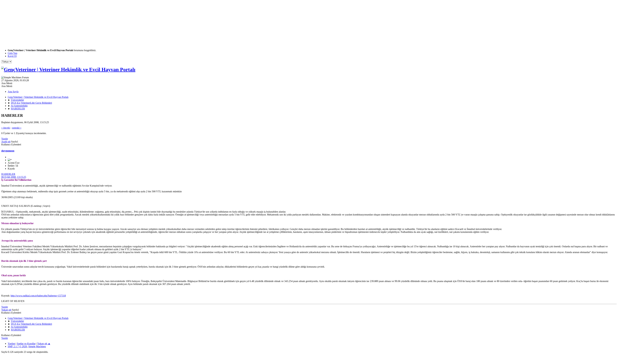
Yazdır (4, 138)
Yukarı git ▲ (43, 343)
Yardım (11, 343)
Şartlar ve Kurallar (26, 343)
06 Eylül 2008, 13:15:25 (13, 177)
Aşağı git (5, 141)
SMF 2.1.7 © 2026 (17, 346)
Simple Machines (37, 346)
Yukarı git (6, 309)
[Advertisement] (97, 23)
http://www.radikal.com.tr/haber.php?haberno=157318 (38, 295)
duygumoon (7, 150)
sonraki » (16, 127)
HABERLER (8, 174)
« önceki (5, 127)
